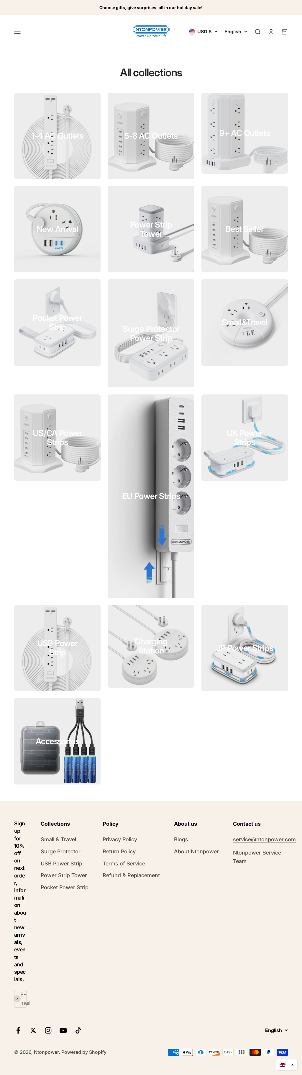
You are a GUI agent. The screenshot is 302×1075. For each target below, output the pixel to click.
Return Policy (119, 851)
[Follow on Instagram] (48, 1030)
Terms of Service (124, 863)
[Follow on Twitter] (33, 1030)
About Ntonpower (196, 851)
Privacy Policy (120, 839)
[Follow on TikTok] (78, 1030)
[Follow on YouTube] (63, 1030)
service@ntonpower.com (264, 839)
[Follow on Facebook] (18, 1030)
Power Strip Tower (64, 875)
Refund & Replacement (131, 875)
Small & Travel (58, 839)
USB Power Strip (61, 863)
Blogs (181, 839)
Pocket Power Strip (64, 887)
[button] (286, 1064)
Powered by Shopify (83, 1052)
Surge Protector (61, 851)
